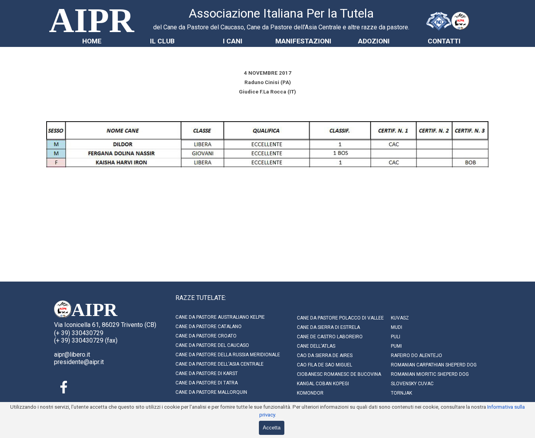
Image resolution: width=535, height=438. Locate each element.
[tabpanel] (281, 18)
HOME (91, 41)
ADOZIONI (374, 41)
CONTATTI (444, 41)
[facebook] (64, 387)
